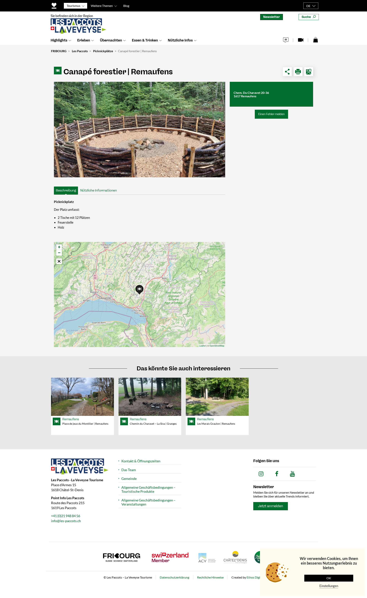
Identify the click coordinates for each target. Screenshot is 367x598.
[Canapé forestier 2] (139, 129)
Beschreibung (66, 190)
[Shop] (315, 39)
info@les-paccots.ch (66, 521)
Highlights (59, 40)
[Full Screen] (59, 261)
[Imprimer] (298, 71)
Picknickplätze (103, 51)
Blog (126, 5)
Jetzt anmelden (270, 506)
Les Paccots (80, 51)
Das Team (128, 470)
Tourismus (73, 5)
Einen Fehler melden (271, 114)
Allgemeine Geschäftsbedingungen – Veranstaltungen (148, 502)
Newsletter (271, 17)
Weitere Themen (102, 5)
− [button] (59, 252)
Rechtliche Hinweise (210, 577)
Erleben (83, 40)
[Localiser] (308, 71)
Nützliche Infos (180, 40)
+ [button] (59, 247)
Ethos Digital (255, 577)
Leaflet (202, 345)
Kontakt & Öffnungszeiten (140, 461)
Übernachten (111, 40)
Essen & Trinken (145, 40)
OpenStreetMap (216, 345)
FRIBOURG (59, 51)
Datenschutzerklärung (174, 577)
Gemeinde (129, 479)
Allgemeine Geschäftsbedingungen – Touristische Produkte (148, 489)
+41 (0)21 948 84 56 (65, 516)
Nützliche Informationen (98, 190)
